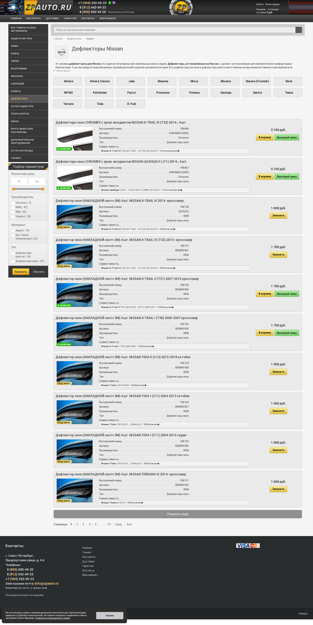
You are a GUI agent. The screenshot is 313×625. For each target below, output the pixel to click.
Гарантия (88, 565)
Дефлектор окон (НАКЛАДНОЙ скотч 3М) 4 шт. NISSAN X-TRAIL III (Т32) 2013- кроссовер (124, 240)
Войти (259, 4)
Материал (18, 225)
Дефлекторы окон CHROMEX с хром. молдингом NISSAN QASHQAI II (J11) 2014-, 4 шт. (121, 161)
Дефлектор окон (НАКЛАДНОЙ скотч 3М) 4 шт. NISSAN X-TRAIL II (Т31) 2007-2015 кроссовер (127, 279)
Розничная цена (22, 174)
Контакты (88, 570)
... (102, 524)
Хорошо (110, 615)
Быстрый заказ (287, 137)
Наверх (303, 613)
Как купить (89, 556)
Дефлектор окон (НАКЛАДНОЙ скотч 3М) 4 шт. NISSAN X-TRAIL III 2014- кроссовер (120, 201)
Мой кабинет (90, 575)
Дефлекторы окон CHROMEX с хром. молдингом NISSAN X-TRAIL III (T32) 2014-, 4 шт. (121, 122)
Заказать (278, 215)
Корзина (261, 9)
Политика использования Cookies (52, 618)
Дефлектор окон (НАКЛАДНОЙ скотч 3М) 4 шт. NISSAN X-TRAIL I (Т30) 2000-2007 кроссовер (127, 318)
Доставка (88, 561)
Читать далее (63, 71)
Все (129, 524)
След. (118, 524)
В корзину (265, 137)
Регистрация (272, 4)
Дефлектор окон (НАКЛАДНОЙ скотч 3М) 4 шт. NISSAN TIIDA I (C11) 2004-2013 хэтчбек (123, 396)
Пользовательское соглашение (24, 595)
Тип (13, 247)
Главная (87, 547)
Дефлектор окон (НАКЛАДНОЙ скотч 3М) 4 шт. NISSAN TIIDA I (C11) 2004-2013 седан (121, 435)
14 (108, 524)
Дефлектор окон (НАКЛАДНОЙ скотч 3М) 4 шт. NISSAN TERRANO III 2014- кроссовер (121, 474)
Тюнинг (86, 552)
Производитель (22, 197)
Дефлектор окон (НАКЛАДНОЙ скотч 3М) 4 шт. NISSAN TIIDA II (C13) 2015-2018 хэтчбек (123, 357)
